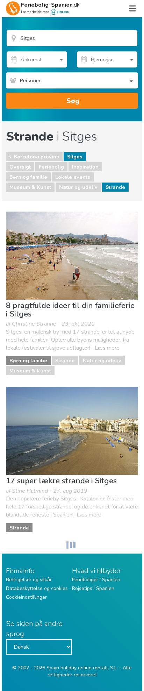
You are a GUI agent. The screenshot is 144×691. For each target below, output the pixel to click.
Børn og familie (28, 176)
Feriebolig (51, 166)
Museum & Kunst (30, 187)
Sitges (74, 156)
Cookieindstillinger (26, 597)
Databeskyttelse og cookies (37, 588)
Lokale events (72, 176)
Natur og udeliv (78, 187)
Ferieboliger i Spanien (96, 579)
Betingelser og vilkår (29, 579)
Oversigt (20, 166)
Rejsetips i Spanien (93, 588)
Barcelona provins (36, 156)
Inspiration (85, 166)
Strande (115, 187)
